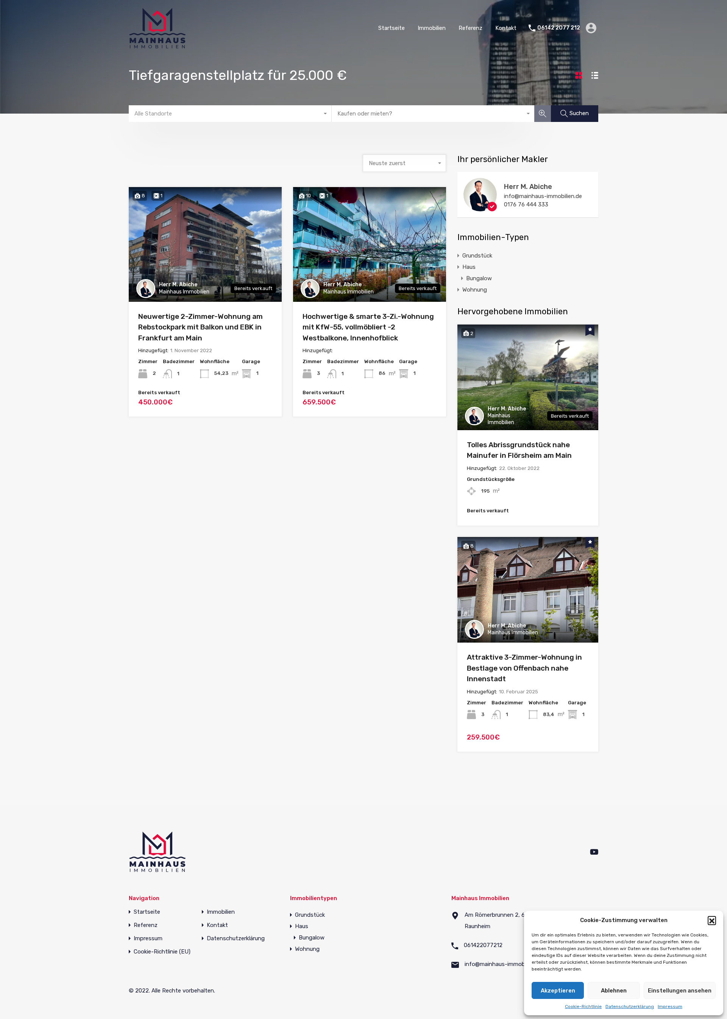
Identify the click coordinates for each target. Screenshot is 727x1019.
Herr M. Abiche (178, 284)
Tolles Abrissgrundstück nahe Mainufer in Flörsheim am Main (519, 450)
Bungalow (479, 278)
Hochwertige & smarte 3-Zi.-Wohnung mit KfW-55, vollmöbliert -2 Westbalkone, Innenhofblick (368, 327)
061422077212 (483, 945)
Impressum (670, 1006)
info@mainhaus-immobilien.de (543, 196)
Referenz (470, 28)
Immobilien (432, 28)
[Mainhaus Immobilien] (157, 45)
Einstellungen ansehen (679, 990)
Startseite (391, 28)
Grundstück (477, 255)
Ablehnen (614, 990)
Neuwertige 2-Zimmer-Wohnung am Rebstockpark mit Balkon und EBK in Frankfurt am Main (200, 327)
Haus (469, 267)
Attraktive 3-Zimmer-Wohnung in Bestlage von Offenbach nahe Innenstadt (524, 668)
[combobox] (230, 113)
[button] (712, 920)
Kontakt (505, 28)
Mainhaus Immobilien (184, 292)
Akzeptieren (558, 990)
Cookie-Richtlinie (583, 1006)
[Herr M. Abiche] (480, 207)
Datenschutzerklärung (629, 1006)
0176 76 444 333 (526, 204)
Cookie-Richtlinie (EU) (162, 952)
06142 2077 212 (558, 28)
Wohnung (474, 289)
